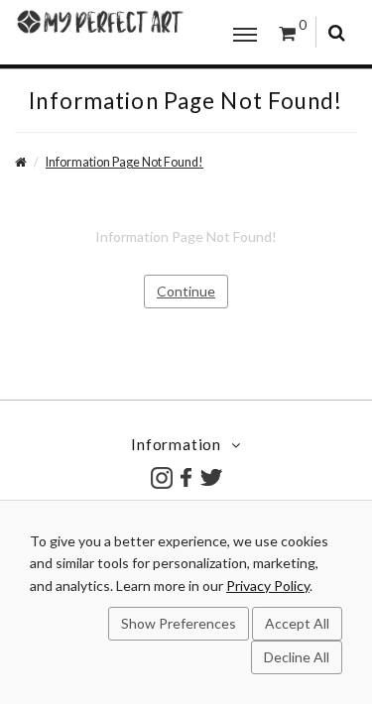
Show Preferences (178, 623)
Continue (186, 291)
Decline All (296, 656)
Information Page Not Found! (124, 162)
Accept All (297, 623)
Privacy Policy (268, 585)
